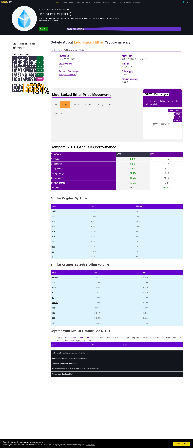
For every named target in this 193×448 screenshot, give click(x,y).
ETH (53, 216)
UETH (53, 247)
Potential (81, 50)
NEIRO (53, 318)
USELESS (54, 288)
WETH (53, 221)
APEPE (53, 323)
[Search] (183, 2)
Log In (188, 2)
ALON (53, 282)
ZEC (53, 293)
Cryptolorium (42, 9)
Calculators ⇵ (97, 2)
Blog (121, 2)
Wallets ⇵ (88, 2)
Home (58, 2)
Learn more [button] (90, 445)
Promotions (136, 2)
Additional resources (70, 50)
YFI (52, 257)
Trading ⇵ (72, 2)
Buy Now (43, 29)
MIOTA (53, 313)
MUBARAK (55, 303)
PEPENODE (55, 277)
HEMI (53, 298)
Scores (60, 50)
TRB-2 (53, 308)
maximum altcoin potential (79, 337)
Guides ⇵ (115, 2)
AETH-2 (54, 211)
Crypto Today (127, 2)
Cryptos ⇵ (64, 2)
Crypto (54, 50)
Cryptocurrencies (51, 9)
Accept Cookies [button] (181, 443)
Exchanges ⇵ (80, 2)
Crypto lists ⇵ (106, 2)
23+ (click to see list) (68, 74)
